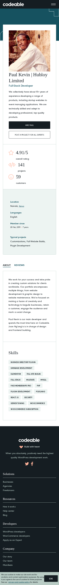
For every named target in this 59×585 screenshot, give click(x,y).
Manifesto (8, 564)
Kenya (21, 206)
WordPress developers (14, 531)
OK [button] (51, 578)
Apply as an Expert (12, 539)
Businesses (8, 481)
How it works (9, 506)
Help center (8, 510)
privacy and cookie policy (19, 582)
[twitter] (27, 464)
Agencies (7, 485)
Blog (5, 514)
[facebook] (32, 464)
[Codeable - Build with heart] (16, 4)
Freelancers (8, 490)
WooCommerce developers (16, 535)
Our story (7, 556)
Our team (7, 560)
